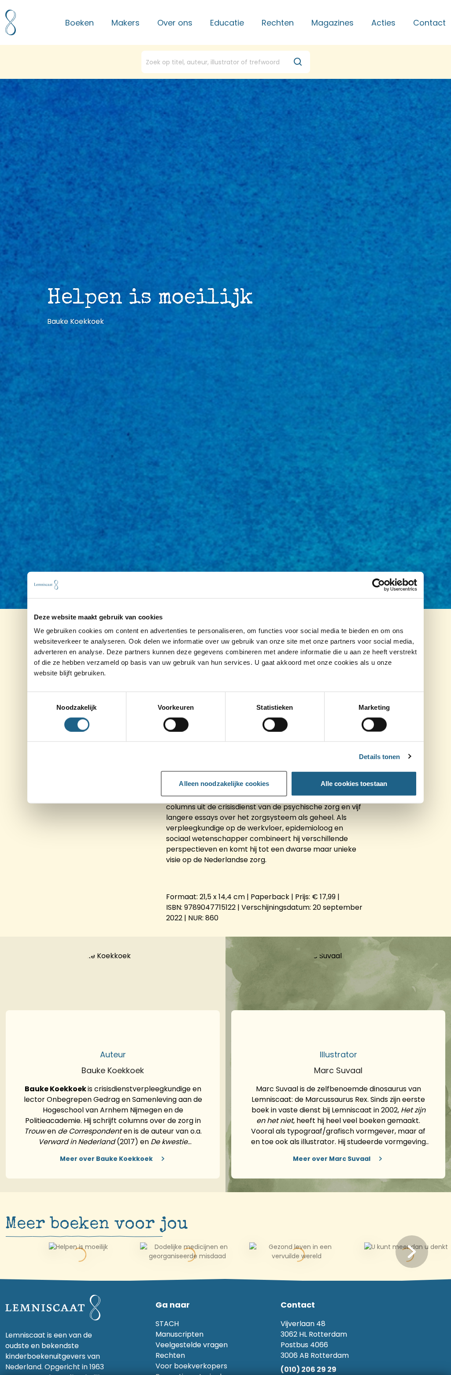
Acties (383, 22)
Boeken (79, 22)
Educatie (227, 22)
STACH (167, 1324)
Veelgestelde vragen (191, 1345)
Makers (125, 22)
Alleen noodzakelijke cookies (224, 783)
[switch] (176, 724)
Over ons (174, 22)
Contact (429, 22)
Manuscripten (179, 1334)
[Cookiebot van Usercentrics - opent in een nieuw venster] (378, 584)
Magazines (332, 22)
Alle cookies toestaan (354, 783)
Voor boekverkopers (191, 1366)
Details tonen (379, 756)
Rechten (278, 22)
